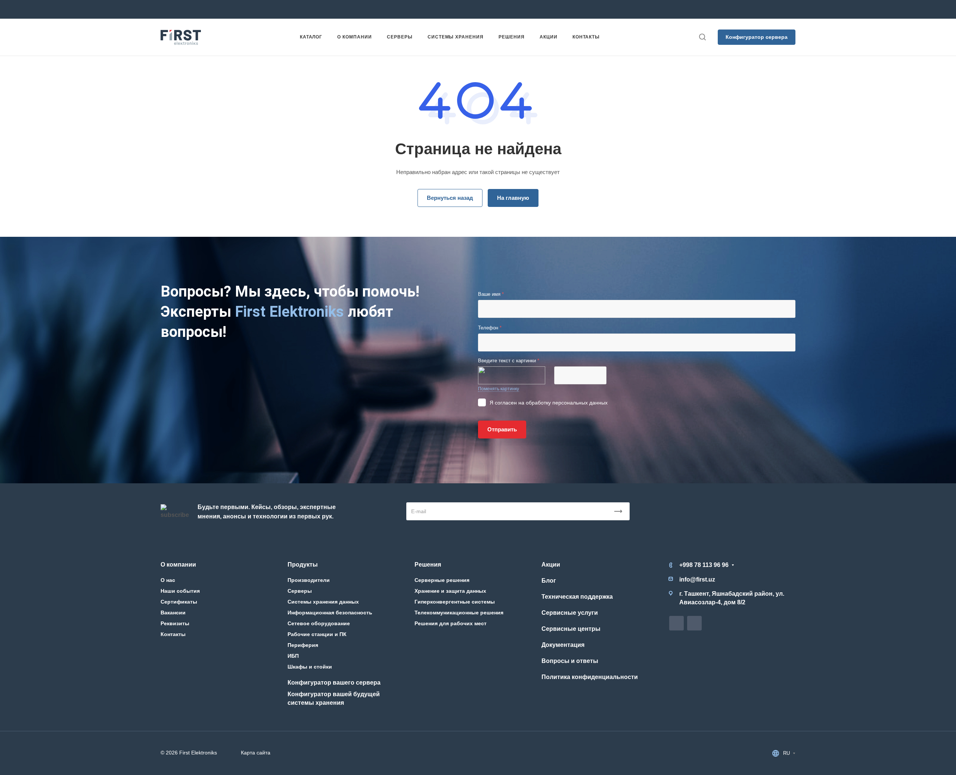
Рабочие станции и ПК (317, 634)
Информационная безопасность (330, 613)
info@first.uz (390, 9)
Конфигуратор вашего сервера (334, 682)
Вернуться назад (450, 198)
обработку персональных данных (567, 403)
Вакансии (173, 613)
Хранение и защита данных (450, 591)
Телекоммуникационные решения (459, 613)
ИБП (293, 656)
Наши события (180, 591)
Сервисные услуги (569, 613)
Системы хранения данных (323, 602)
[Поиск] (702, 37)
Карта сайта (255, 753)
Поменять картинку (498, 388)
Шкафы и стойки (310, 667)
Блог (548, 580)
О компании (178, 564)
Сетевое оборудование (319, 623)
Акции (550, 564)
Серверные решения (442, 580)
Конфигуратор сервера (757, 37)
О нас (168, 580)
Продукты (303, 564)
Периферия (303, 645)
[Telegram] (506, 9)
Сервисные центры (570, 629)
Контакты (173, 634)
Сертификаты (179, 602)
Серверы (300, 591)
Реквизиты (175, 623)
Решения (428, 564)
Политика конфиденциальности (589, 677)
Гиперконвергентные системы (455, 602)
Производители (309, 580)
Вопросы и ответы (569, 661)
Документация (562, 645)
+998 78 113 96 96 (285, 9)
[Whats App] (520, 9)
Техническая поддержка (577, 596)
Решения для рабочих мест (451, 623)
